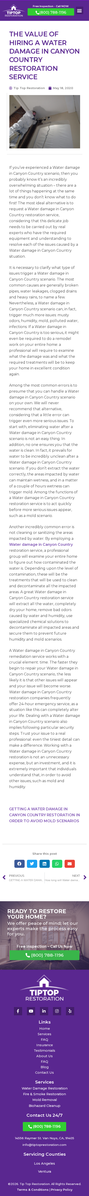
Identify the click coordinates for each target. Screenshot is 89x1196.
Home (44, 1029)
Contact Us (44, 1072)
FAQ (44, 1040)
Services (44, 1034)
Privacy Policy (61, 1189)
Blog (45, 1067)
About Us (44, 1056)
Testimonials (44, 1051)
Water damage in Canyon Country (41, 544)
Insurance (44, 1045)
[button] (79, 10)
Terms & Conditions (33, 1189)
